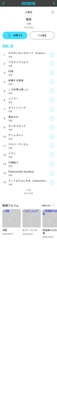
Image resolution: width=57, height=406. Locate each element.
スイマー (13, 98)
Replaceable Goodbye (21, 171)
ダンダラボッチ (17, 126)
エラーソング (29, 230)
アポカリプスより (18, 62)
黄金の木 (13, 117)
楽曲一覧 (7, 46)
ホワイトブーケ (17, 107)
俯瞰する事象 (15, 80)
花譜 (28, 23)
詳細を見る (46, 205)
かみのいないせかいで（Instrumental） (30, 53)
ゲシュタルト (15, 135)
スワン (12, 153)
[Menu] (3, 3)
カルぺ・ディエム (18, 144)
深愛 (4, 230)
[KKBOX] (28, 3)
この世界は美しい (18, 89)
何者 (10, 71)
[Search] (54, 3)
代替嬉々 (13, 162)
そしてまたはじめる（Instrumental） (29, 180)
